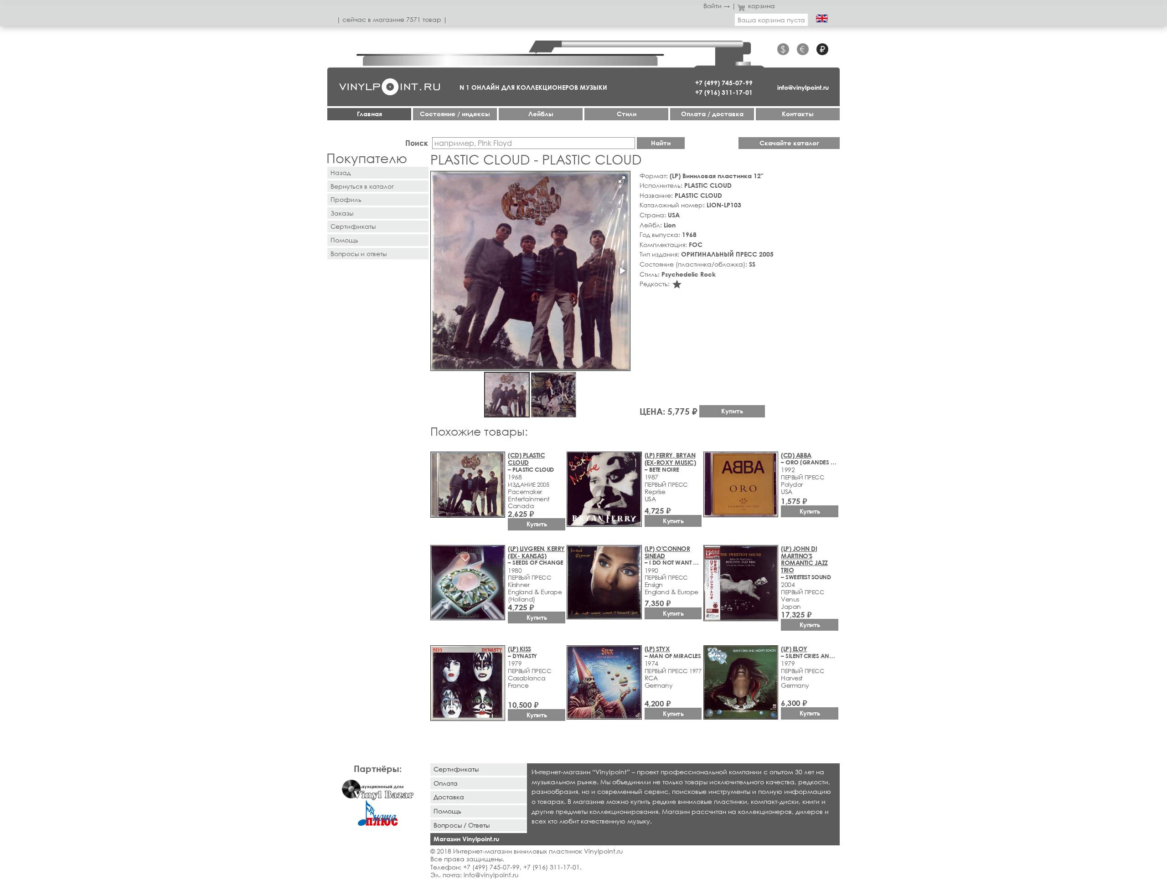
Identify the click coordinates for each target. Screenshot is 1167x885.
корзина (761, 6)
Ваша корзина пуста (771, 20)
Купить (732, 411)
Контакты (798, 114)
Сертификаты (353, 226)
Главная (369, 114)
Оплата (446, 783)
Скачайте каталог (789, 143)
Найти (661, 143)
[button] (621, 179)
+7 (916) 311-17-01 (724, 92)
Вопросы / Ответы (462, 825)
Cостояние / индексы (455, 114)
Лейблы (540, 114)
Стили (626, 114)
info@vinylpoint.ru (803, 87)
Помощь (344, 240)
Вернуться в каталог (362, 186)
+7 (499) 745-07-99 (724, 83)
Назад (340, 172)
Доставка (449, 797)
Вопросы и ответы (358, 253)
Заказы (341, 213)
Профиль (345, 199)
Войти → (716, 6)
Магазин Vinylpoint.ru (466, 839)
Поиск (416, 143)
